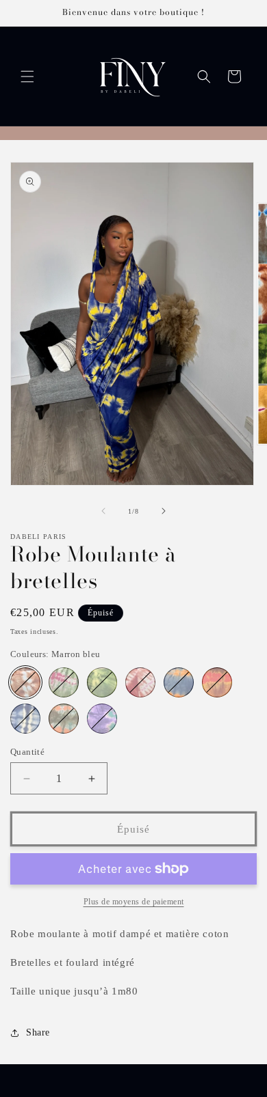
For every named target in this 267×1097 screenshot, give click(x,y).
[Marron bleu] (25, 682)
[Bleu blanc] (25, 719)
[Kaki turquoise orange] (64, 719)
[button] (27, 76)
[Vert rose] (64, 682)
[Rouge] (140, 682)
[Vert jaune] (102, 682)
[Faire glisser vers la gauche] (103, 511)
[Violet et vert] (102, 719)
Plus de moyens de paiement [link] (134, 901)
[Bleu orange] (179, 682)
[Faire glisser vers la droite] (164, 511)
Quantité (27, 752)
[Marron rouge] (217, 682)
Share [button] (38, 1032)
